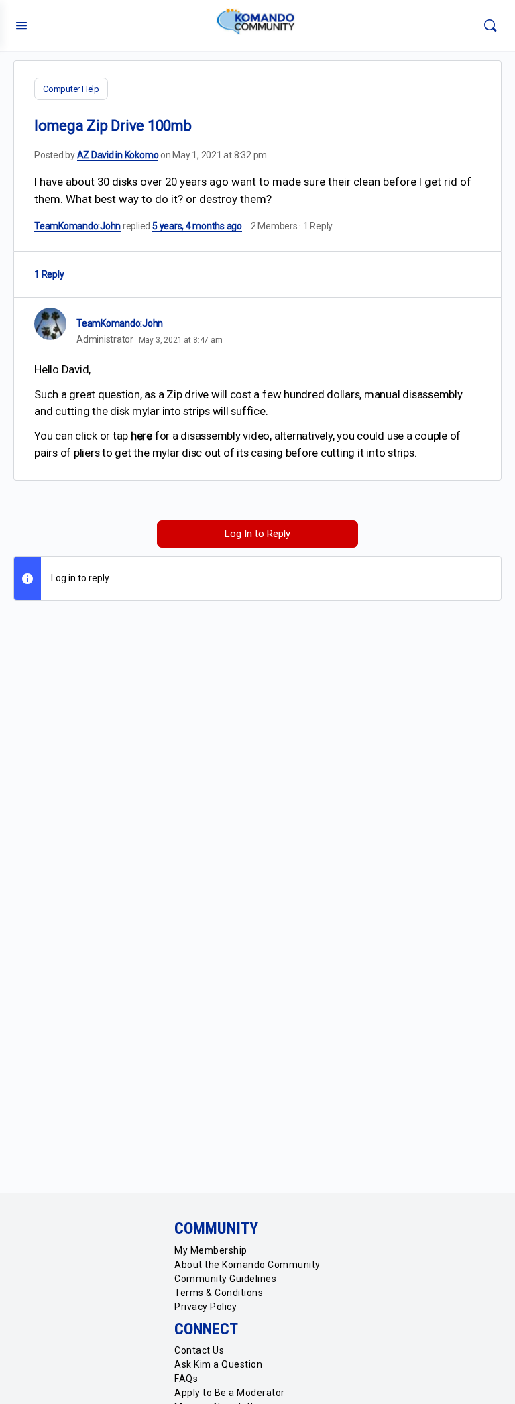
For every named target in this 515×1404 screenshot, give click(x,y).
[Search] (490, 25)
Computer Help (71, 89)
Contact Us (199, 1350)
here (141, 436)
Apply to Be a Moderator (229, 1392)
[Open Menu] (21, 25)
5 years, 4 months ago (197, 226)
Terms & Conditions (218, 1292)
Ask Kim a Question (218, 1364)
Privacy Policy (205, 1306)
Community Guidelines (225, 1278)
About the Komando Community (247, 1264)
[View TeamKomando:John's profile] (50, 324)
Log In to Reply (257, 534)
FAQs (186, 1378)
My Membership (210, 1250)
